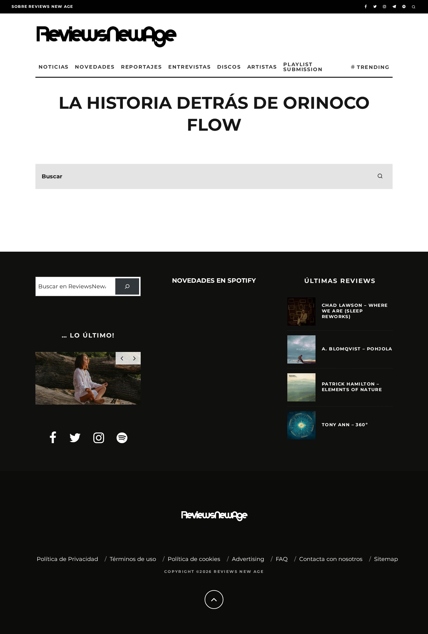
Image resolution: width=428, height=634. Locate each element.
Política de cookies (194, 559)
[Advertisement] (297, 34)
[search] (380, 176)
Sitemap (386, 559)
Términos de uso (133, 559)
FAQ (282, 559)
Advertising (248, 559)
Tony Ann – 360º (345, 424)
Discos (229, 67)
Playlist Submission (303, 66)
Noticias (54, 67)
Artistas (262, 67)
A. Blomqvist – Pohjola (357, 349)
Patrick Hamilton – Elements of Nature (352, 386)
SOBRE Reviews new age (42, 6)
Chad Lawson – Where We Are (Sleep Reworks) (355, 310)
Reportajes (141, 67)
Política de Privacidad (67, 559)
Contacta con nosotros (331, 559)
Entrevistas (189, 67)
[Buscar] (127, 286)
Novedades (94, 67)
